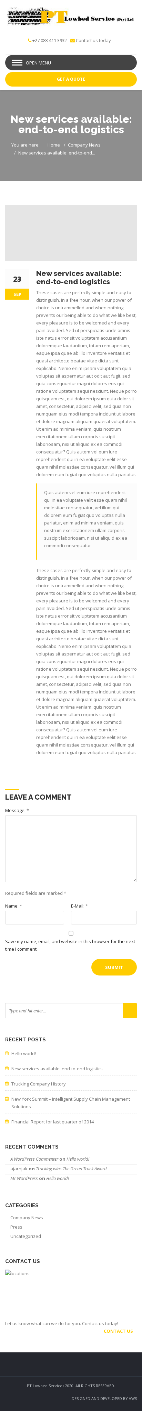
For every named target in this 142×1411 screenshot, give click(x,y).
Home (54, 145)
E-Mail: (79, 906)
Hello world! (23, 1053)
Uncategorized (25, 1236)
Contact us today (93, 40)
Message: (17, 810)
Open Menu (38, 63)
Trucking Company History (38, 1084)
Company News (84, 145)
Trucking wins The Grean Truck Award (71, 1168)
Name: (13, 906)
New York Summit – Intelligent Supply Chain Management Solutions (70, 1103)
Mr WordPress (24, 1178)
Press (16, 1227)
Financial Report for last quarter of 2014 (52, 1122)
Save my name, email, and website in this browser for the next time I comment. (70, 945)
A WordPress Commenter (34, 1159)
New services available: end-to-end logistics (57, 1068)
